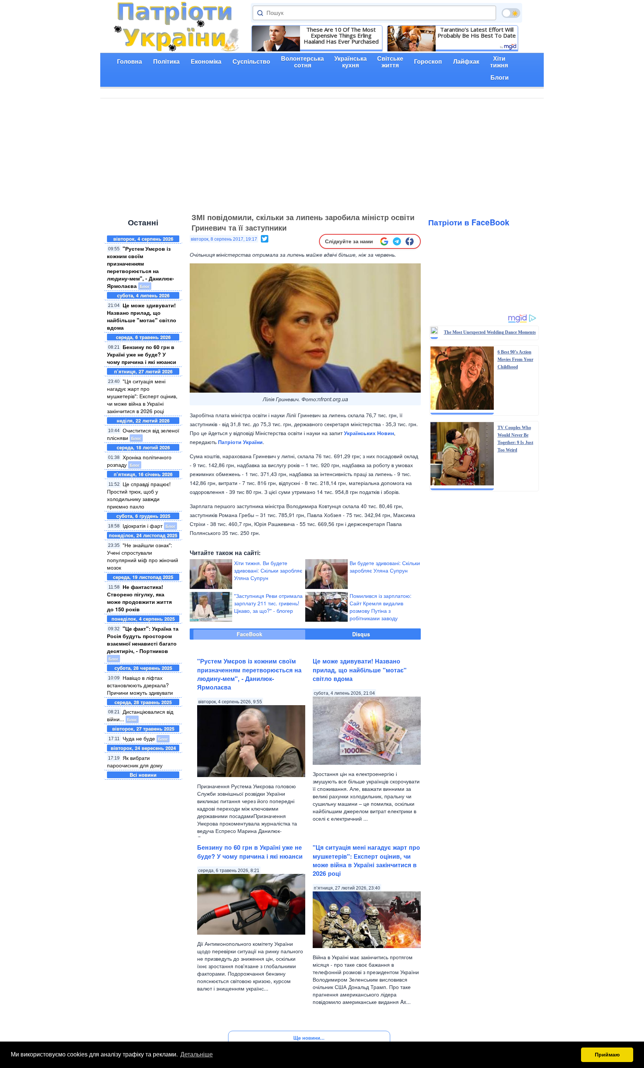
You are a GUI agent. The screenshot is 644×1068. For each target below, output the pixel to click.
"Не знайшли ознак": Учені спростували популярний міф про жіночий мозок (142, 556)
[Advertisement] (322, 154)
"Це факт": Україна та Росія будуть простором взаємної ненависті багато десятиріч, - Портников (143, 640)
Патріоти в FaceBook (468, 222)
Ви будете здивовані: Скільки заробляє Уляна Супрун (385, 566)
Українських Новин (369, 433)
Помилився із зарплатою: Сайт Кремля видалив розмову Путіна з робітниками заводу (380, 607)
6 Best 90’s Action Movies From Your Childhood (515, 359)
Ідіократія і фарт (142, 525)
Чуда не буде (139, 738)
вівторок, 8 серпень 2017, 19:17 (224, 239)
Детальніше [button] (196, 1054)
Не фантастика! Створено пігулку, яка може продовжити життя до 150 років (139, 598)
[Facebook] (409, 241)
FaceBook (249, 634)
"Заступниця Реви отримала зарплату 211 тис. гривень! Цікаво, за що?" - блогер (268, 603)
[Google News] (384, 241)
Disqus (361, 634)
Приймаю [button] (607, 1055)
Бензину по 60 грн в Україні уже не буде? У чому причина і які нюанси (141, 354)
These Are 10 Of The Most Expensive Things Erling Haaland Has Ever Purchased (341, 35)
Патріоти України (240, 442)
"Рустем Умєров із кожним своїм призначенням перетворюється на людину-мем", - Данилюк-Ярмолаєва (140, 267)
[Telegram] (397, 241)
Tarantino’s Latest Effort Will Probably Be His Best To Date (477, 32)
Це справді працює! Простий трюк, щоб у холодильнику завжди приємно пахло (139, 495)
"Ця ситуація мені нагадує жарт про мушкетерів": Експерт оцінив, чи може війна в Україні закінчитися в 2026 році (142, 396)
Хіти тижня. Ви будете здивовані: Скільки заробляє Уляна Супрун (268, 570)
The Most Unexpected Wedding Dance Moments (490, 332)
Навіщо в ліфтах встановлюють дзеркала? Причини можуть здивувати (140, 685)
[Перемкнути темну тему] (511, 13)
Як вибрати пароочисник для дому (134, 761)
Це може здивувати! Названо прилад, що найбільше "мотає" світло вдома (141, 316)
